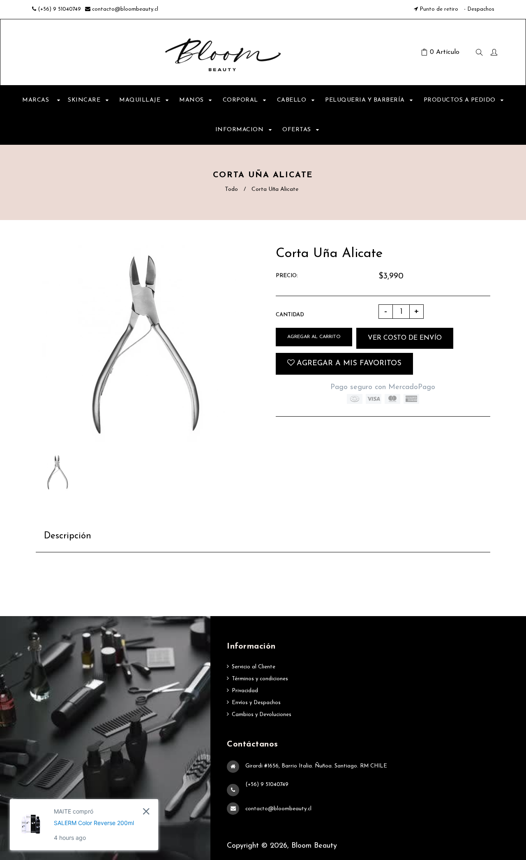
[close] (146, 811)
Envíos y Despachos (256, 702)
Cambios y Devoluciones (261, 714)
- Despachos (478, 9)
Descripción (67, 536)
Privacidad (245, 690)
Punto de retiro (439, 9)
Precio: (287, 275)
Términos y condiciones (260, 679)
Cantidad (290, 315)
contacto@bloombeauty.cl (125, 9)
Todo (231, 189)
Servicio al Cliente (253, 667)
